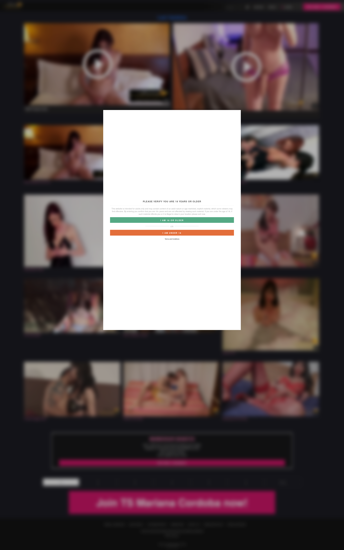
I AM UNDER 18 (172, 233)
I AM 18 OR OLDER (172, 220)
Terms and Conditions (172, 239)
